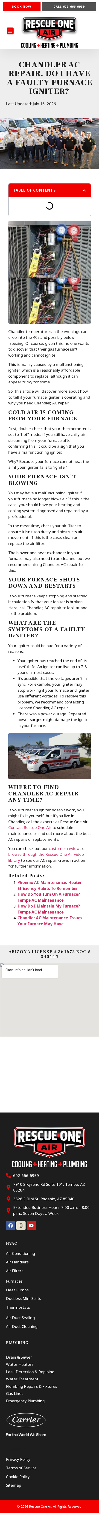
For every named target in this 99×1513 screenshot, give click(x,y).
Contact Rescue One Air (29, 827)
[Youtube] (31, 1225)
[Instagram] (21, 1225)
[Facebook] (10, 1225)
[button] (10, 31)
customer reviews (65, 848)
